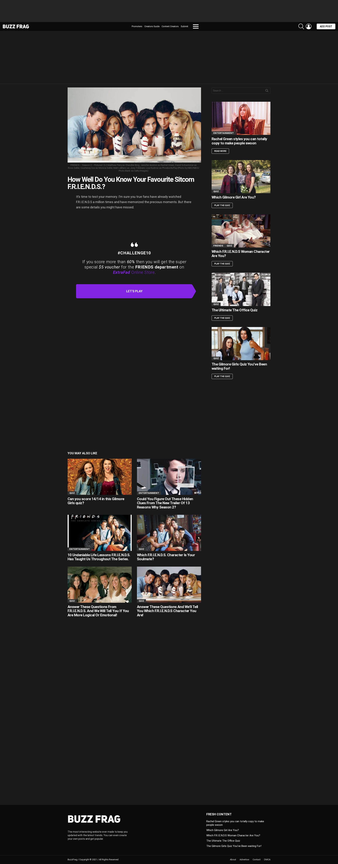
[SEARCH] (301, 26)
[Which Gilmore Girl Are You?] (241, 176)
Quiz (72, 493)
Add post (326, 26)
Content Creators (170, 26)
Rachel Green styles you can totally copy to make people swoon (239, 141)
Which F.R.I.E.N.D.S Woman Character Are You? (241, 253)
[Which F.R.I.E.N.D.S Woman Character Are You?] (241, 231)
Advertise (244, 859)
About (233, 859)
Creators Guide (151, 26)
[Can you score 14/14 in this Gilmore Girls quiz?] (100, 477)
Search (266, 91)
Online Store (134, 272)
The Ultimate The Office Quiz (234, 310)
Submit (184, 26)
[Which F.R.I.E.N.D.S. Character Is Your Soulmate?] (169, 533)
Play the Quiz (222, 205)
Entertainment (149, 493)
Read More (220, 151)
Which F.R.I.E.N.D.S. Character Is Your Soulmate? (166, 557)
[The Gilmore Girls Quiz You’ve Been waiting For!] (241, 343)
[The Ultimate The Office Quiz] (241, 289)
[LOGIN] (308, 26)
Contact (257, 859)
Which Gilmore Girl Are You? (234, 197)
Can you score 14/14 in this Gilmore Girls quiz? (96, 501)
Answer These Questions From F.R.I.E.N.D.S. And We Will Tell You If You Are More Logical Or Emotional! (98, 611)
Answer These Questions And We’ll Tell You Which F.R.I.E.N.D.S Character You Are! (167, 611)
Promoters (137, 26)
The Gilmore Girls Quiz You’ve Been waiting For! (239, 366)
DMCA (267, 859)
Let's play (134, 291)
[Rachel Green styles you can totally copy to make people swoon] (241, 118)
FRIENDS (218, 245)
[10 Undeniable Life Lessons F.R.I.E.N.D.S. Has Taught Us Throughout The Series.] (100, 533)
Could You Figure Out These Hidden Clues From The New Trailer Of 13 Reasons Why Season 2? (165, 503)
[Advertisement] (169, 12)
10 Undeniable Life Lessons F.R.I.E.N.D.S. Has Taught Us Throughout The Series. (99, 557)
